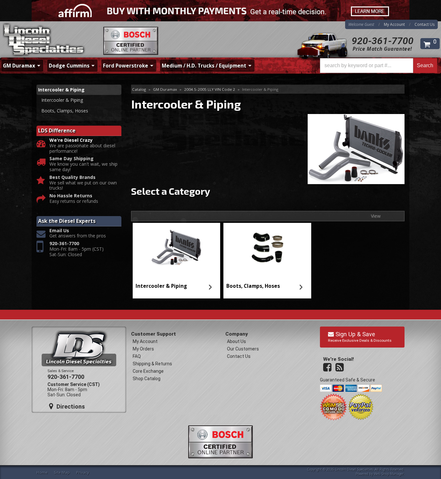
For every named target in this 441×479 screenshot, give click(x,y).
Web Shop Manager (389, 474)
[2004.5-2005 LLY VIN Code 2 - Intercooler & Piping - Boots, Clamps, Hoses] (267, 248)
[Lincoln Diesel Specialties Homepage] (44, 40)
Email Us (59, 231)
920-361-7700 (383, 41)
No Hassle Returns (70, 196)
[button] (378, 65)
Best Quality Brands (72, 177)
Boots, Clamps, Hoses (253, 286)
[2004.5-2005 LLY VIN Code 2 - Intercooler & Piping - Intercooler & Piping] (176, 248)
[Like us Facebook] (328, 367)
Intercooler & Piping (161, 286)
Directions (70, 406)
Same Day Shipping (71, 158)
